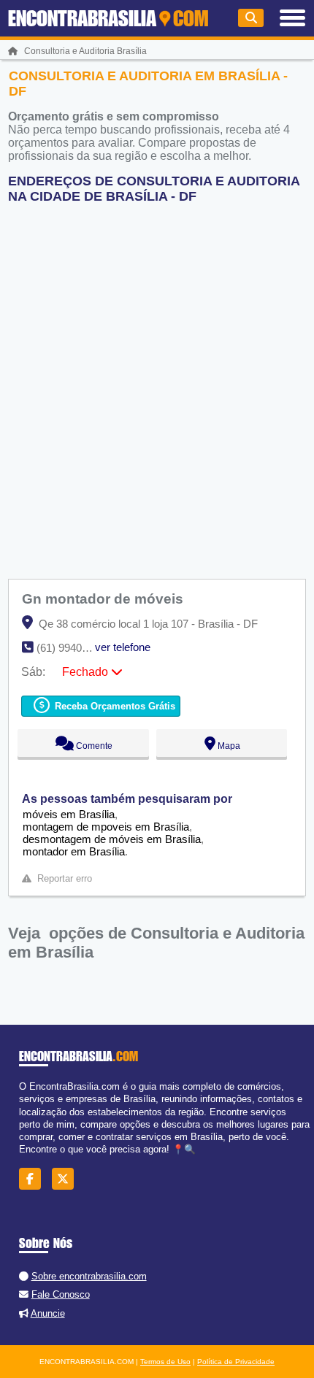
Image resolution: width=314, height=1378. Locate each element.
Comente (93, 746)
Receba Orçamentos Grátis (113, 706)
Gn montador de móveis (104, 598)
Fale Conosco (60, 1294)
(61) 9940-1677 (73, 648)
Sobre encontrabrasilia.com (89, 1276)
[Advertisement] (157, 385)
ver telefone (122, 647)
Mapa (227, 746)
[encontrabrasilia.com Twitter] (67, 1178)
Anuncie (48, 1313)
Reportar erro (64, 878)
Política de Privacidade (236, 1362)
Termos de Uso (165, 1362)
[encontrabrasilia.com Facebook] (34, 1178)
